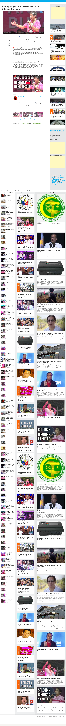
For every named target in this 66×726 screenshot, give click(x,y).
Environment (55, 716)
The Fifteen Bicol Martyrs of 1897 (56, 174)
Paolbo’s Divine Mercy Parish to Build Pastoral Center (57, 63)
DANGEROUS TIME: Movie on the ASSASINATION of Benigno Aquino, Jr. (24, 382)
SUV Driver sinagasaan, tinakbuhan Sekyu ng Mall (9, 212)
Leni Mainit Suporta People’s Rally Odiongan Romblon (17, 119)
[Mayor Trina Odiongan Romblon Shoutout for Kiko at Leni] (28, 114)
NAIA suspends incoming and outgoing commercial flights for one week (49, 362)
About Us (63, 719)
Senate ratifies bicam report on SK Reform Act (25, 213)
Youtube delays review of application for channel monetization (24, 399)
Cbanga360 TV (51, 719)
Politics (6, 2)
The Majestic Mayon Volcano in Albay (57, 182)
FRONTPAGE (39, 716)
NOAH (52, 29)
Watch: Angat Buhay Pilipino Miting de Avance (9, 318)
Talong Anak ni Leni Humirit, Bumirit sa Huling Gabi (8, 289)
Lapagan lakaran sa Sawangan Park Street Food (57, 83)
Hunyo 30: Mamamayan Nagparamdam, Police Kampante (9, 206)
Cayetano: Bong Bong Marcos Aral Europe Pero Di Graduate (25, 365)
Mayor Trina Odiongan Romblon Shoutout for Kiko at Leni (27, 119)
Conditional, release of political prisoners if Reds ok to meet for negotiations (56, 94)
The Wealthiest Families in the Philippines (58, 177)
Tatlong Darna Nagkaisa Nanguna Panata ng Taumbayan (9, 295)
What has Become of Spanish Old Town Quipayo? (57, 52)
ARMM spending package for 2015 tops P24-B (48, 223)
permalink (22, 124)
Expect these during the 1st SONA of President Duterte (24, 416)
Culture (52, 40)
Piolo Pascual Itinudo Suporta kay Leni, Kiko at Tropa (9, 324)
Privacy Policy (57, 719)
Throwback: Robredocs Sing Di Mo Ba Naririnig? (9, 271)
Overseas (50, 716)
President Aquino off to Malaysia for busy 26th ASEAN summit (48, 251)
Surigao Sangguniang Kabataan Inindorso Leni (25, 263)
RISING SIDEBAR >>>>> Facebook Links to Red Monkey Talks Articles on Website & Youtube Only (57, 131)
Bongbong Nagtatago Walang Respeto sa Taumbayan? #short (25, 247)
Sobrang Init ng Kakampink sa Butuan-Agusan (7, 129)
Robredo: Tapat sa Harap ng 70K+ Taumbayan (9, 382)
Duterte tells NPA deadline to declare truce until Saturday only (49, 305)
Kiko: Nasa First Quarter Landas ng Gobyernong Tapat (9, 259)
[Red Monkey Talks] (15, 98)
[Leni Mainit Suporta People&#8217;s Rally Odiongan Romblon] (17, 114)
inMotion (55, 40)
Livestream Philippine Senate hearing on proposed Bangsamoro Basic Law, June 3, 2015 (57, 105)
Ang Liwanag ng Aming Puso (9, 241)
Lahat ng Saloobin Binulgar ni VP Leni (8, 330)
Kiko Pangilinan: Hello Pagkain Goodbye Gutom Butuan (38, 119)
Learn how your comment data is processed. (27, 162)
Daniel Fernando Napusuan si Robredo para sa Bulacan (9, 359)
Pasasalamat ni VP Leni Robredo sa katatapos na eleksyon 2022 (9, 277)
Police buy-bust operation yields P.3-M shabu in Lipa (57, 126)
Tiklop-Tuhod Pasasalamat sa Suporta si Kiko (9, 335)
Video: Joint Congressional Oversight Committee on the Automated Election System (25, 449)
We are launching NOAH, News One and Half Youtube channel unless (57, 31)
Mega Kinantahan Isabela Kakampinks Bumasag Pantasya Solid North (9, 377)
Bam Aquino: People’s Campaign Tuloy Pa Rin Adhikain (9, 253)
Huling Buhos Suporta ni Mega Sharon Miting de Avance (9, 283)
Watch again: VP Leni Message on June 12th (9, 218)
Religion (54, 50)
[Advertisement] (58, 13)
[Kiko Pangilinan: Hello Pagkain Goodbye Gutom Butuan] (38, 114)
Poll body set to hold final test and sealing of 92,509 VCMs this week (24, 349)
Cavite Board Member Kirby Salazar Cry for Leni (49, 417)
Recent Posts (19, 94)
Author (14, 94)
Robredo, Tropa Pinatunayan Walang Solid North (9, 365)
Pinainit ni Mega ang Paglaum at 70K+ (9, 394)
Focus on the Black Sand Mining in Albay (24, 432)
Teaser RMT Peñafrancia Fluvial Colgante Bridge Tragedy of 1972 (9, 195)
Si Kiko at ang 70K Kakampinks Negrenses (9, 388)
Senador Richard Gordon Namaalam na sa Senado (9, 230)
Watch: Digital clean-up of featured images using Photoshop (24, 296)
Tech (46, 716)
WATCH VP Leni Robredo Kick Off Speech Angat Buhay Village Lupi (25, 230)
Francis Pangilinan (35, 123)
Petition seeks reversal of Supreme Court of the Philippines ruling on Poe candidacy (24, 330)
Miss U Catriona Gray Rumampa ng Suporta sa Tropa (9, 301)
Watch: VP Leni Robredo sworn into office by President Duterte (25, 279)
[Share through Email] (1, 366)
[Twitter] (42, 96)
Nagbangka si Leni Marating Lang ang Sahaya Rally (8, 348)
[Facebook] (40, 96)
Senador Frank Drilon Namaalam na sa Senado (9, 235)
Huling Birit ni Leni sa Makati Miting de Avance (9, 306)
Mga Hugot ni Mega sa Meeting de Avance (9, 341)
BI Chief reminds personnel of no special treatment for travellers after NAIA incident (50, 334)
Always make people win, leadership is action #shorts (9, 224)
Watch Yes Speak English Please (56, 41)
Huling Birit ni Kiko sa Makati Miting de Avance (9, 312)
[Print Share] (1, 364)
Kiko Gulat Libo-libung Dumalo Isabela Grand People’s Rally (9, 371)
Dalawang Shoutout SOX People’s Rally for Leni (9, 353)
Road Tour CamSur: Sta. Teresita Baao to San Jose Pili (9, 201)
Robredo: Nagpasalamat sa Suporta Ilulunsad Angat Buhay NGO (9, 248)
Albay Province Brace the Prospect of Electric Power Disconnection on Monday (58, 172)
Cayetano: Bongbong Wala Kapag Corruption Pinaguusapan (48, 389)
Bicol (52, 50)
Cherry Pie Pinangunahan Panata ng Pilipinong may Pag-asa (9, 265)
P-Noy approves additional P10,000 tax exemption (57, 72)
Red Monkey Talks (21, 96)
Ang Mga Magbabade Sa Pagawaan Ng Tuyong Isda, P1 (57, 117)
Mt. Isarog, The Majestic (55, 179)
